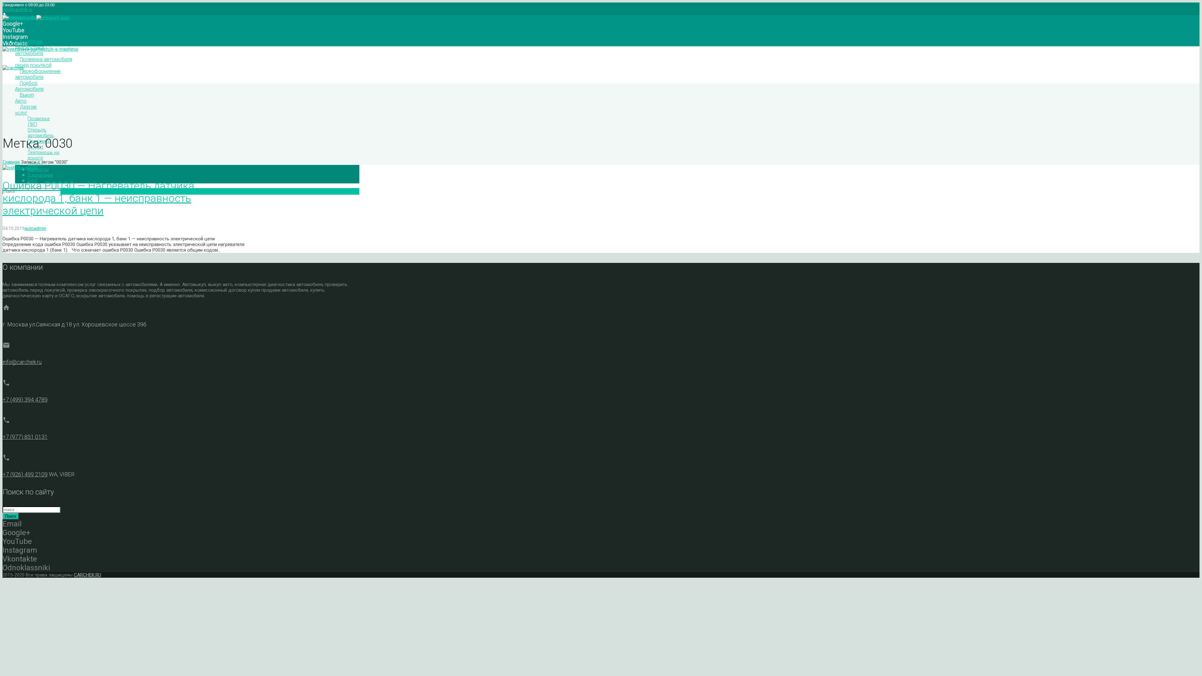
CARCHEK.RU (87, 575)
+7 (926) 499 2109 (25, 474)
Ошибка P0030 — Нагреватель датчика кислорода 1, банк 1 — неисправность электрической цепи (98, 198)
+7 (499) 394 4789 (25, 399)
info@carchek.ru (17, 9)
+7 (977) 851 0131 (25, 436)
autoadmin (35, 228)
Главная (11, 162)
